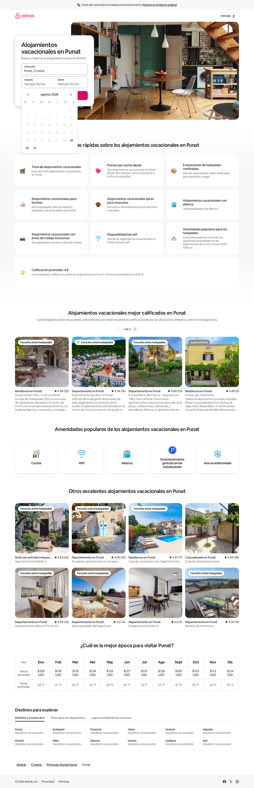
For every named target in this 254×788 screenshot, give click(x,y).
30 (27, 148)
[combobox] (54, 71)
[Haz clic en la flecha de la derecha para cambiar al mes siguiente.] (71, 94)
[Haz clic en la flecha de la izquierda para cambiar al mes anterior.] (28, 94)
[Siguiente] (135, 329)
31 (34, 148)
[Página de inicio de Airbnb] (24, 16)
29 (71, 140)
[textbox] (38, 84)
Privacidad (48, 781)
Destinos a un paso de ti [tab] (30, 717)
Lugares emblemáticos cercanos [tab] (111, 717)
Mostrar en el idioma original (159, 5)
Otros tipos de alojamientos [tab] (68, 717)
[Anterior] (119, 329)
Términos (63, 781)
